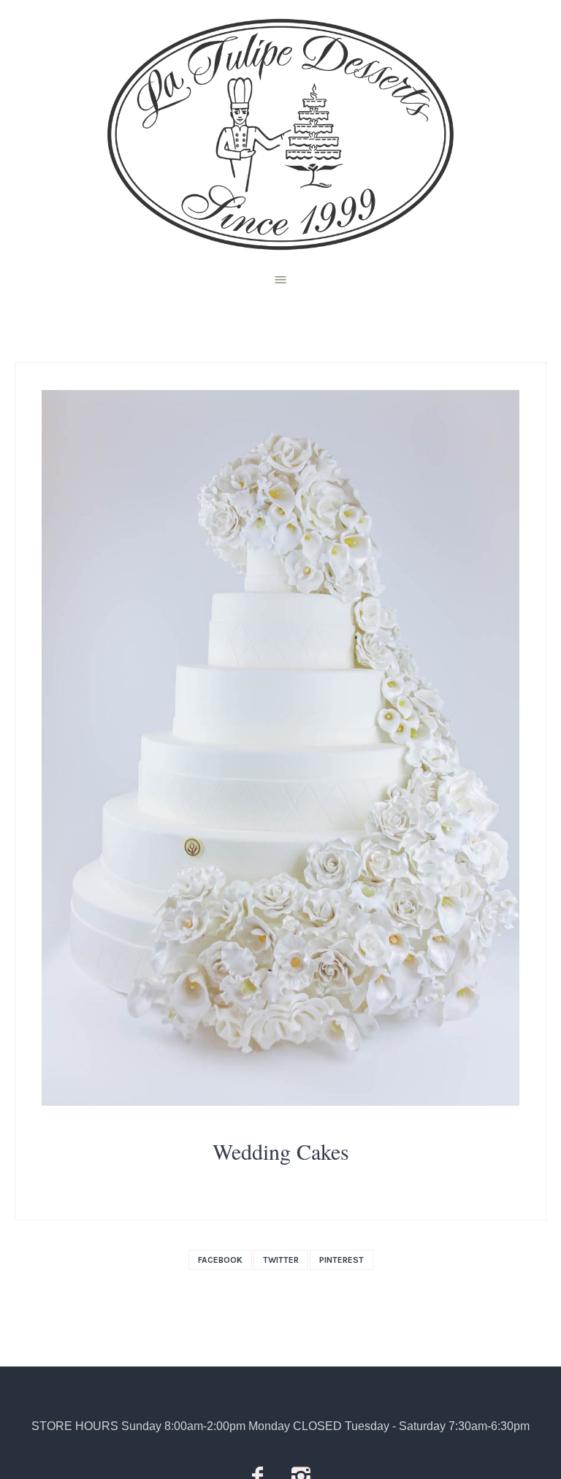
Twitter (281, 1260)
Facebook (220, 1260)
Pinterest (341, 1260)
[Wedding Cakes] (280, 748)
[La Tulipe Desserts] (280, 134)
